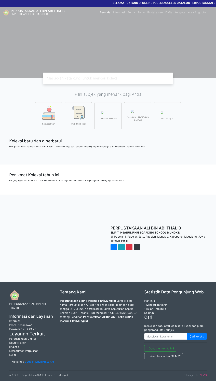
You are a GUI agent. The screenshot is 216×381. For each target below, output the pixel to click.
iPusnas (14, 346)
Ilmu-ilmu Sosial (78, 124)
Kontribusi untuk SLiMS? (165, 356)
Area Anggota (197, 12)
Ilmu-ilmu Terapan (108, 118)
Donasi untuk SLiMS (161, 348)
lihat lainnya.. (167, 118)
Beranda (105, 12)
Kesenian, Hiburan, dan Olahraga (138, 118)
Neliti (12, 355)
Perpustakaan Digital (22, 338)
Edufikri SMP (17, 342)
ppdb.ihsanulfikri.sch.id (39, 361)
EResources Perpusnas (23, 350)
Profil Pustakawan (20, 325)
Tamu (141, 12)
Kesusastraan (48, 124)
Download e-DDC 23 (22, 329)
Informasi (119, 12)
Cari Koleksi (197, 336)
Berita (131, 12)
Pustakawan (155, 12)
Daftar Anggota (175, 12)
